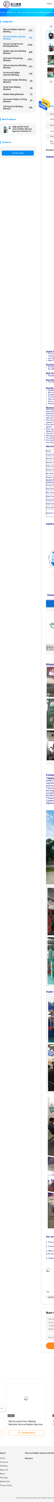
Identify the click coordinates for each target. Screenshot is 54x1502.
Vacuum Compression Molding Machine (17, 45)
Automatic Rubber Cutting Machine (17, 100)
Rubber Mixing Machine (17, 94)
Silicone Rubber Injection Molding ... (17, 30)
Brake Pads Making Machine (17, 88)
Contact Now (18, 153)
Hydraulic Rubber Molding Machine (17, 81)
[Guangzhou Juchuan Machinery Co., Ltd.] (12, 4)
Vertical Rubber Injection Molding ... (17, 37)
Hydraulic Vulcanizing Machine (17, 59)
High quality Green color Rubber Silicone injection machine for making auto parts (22, 129)
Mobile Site (5, 1481)
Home (2, 1458)
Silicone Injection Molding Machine (17, 66)
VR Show (4, 1466)
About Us (4, 1470)
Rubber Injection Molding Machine (17, 52)
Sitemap (4, 1477)
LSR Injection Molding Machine (17, 107)
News (2, 1474)
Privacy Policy (6, 1485)
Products (4, 1462)
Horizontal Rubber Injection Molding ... (17, 74)
